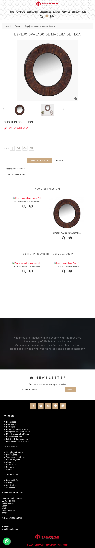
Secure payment (13, 459)
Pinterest (31, 148)
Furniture (20, 12)
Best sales (10, 426)
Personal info (12, 480)
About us (66, 12)
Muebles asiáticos (14, 436)
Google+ (25, 148)
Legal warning (12, 454)
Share (12, 148)
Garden (56, 12)
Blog (84, 12)
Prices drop (11, 421)
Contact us (11, 464)
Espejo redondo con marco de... (27, 266)
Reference (10, 168)
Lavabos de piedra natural (17, 441)
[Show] (24, 206)
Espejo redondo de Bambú (67, 266)
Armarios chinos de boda (17, 429)
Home (11, 12)
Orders (9, 482)
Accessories (45, 12)
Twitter (40, 406)
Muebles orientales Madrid (17, 434)
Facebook (33, 406)
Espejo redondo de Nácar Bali (27, 201)
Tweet (18, 148)
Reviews (60, 160)
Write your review (16, 128)
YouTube (48, 406)
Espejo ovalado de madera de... (67, 233)
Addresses (10, 487)
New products (12, 424)
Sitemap (10, 467)
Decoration (32, 12)
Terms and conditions (15, 457)
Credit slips (11, 485)
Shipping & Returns (14, 452)
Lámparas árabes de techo (18, 431)
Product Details (39, 160)
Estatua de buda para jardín (18, 439)
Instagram (63, 406)
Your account (12, 474)
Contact (76, 12)
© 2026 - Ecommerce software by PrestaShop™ (47, 544)
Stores (9, 469)
